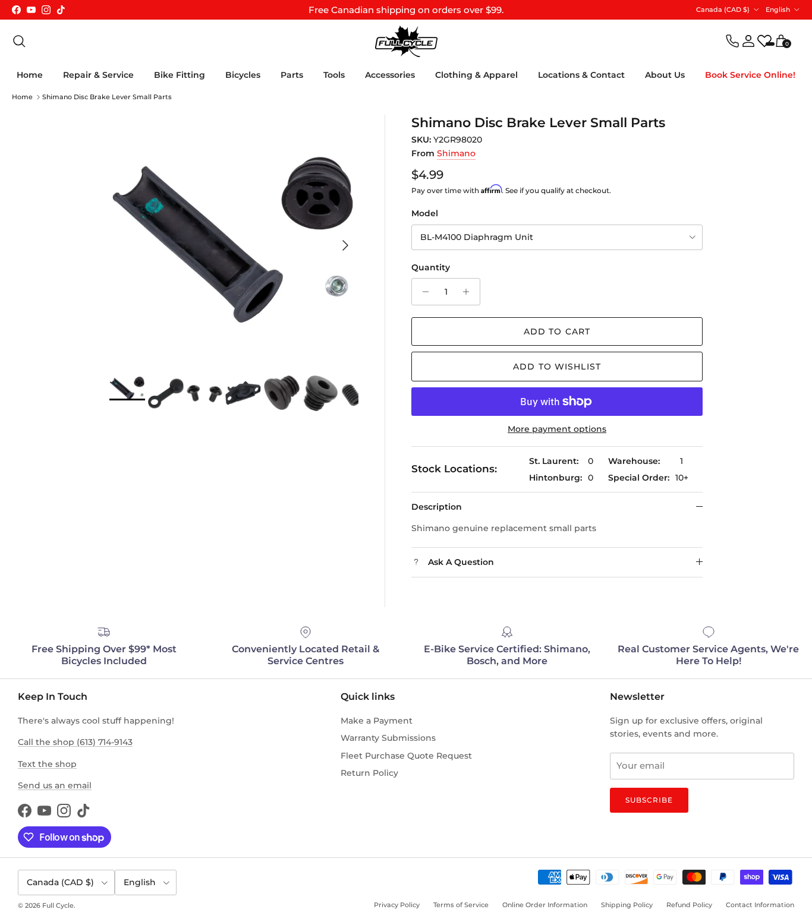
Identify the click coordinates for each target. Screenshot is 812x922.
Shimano (456, 153)
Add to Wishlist (557, 366)
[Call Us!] (732, 41)
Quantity (430, 267)
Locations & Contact (581, 75)
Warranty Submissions (388, 737)
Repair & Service (98, 75)
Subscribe (649, 799)
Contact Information (760, 905)
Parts (292, 75)
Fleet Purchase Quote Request (406, 755)
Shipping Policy (627, 905)
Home (30, 75)
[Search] (19, 41)
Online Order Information (544, 905)
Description (436, 506)
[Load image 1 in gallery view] (233, 239)
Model (424, 213)
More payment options (557, 429)
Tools (334, 75)
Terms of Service (461, 905)
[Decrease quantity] (422, 292)
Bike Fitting (179, 75)
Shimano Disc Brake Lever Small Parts (107, 97)
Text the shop (47, 764)
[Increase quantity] (469, 292)
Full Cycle (58, 905)
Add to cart (557, 331)
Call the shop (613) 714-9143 (75, 742)
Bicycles (242, 75)
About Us (665, 75)
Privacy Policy (397, 905)
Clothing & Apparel (476, 75)
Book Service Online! (750, 75)
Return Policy (369, 773)
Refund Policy (689, 905)
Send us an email (55, 785)
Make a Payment (377, 720)
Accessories (390, 75)
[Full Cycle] (406, 41)
